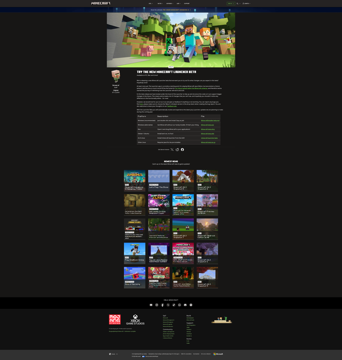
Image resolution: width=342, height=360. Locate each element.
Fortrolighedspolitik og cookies (139, 354)
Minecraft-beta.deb (207, 134)
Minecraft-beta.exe (207, 125)
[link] (151, 305)
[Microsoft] (218, 354)
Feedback (189, 329)
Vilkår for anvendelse (186, 354)
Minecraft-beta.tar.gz (208, 142)
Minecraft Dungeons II (168, 320)
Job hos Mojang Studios (168, 334)
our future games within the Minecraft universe (191, 88)
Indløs (188, 343)
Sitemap (189, 331)
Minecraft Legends (167, 324)
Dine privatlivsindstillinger (151, 356)
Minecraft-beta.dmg (208, 129)
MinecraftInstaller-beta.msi (210, 120)
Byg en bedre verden (168, 336)
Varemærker (196, 354)
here (141, 104)
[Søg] (239, 3)
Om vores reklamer (206, 354)
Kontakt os (189, 336)
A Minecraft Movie (167, 338)
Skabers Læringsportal (168, 331)
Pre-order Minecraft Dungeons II (176, 10)
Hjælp (188, 327)
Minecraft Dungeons (168, 322)
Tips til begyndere (191, 325)
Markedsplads (190, 318)
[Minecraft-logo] (101, 3)
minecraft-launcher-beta (209, 138)
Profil (188, 341)
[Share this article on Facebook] (182, 149)
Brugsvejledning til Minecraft (116, 331)
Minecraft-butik (190, 320)
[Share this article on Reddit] (177, 149)
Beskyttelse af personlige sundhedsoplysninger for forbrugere (164, 354)
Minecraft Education (168, 326)
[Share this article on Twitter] (172, 149)
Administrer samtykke (130, 331)
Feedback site (171, 106)
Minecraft (165, 318)
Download (189, 334)
